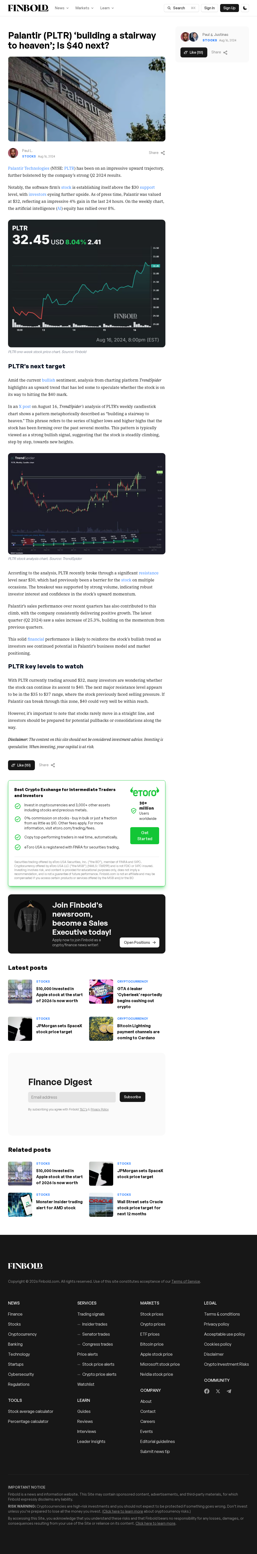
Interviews (86, 1431)
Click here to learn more (123, 1511)
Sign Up (229, 8)
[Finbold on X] (218, 1391)
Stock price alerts (95, 1364)
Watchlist (85, 1384)
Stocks (29, 156)
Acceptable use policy (224, 1334)
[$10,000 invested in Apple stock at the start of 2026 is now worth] (20, 992)
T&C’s (83, 1109)
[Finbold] (28, 8)
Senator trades (93, 1334)
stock (66, 187)
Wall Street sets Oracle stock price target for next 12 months (140, 1207)
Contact (148, 1411)
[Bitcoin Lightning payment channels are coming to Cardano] (101, 1029)
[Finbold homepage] (128, 1266)
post (27, 406)
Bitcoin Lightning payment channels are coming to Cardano (138, 1031)
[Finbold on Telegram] (229, 1391)
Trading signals (91, 1314)
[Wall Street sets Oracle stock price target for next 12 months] (101, 1205)
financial (36, 639)
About (146, 1401)
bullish (48, 380)
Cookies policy (217, 1344)
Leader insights (91, 1441)
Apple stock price (156, 1354)
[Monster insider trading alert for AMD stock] (20, 1205)
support (147, 187)
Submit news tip (155, 1451)
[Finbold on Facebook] (207, 1391)
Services (86, 1303)
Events (146, 1431)
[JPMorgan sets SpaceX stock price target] (20, 1029)
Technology (19, 1354)
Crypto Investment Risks (226, 1364)
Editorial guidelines (157, 1441)
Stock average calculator (30, 1411)
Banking (15, 1344)
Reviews (85, 1421)
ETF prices (150, 1334)
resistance (149, 572)
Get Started (144, 835)
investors (37, 194)
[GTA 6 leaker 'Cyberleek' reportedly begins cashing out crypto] (101, 992)
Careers (147, 1421)
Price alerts (87, 1354)
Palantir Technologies (28, 168)
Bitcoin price (152, 1344)
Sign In (209, 8)
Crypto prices (152, 1324)
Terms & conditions (222, 1314)
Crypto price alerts (96, 1374)
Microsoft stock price (160, 1364)
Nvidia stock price (156, 1374)
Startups (16, 1364)
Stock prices (151, 1314)
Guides (84, 1411)
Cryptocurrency (132, 981)
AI (59, 208)
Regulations (19, 1384)
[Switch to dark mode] (245, 8)
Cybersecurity (21, 1374)
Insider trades (92, 1324)
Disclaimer (214, 1354)
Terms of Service (185, 1281)
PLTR (69, 168)
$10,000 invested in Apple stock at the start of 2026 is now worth (59, 994)
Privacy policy (216, 1324)
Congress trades (95, 1344)
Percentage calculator (28, 1421)
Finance (15, 1314)
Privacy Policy (100, 1109)
